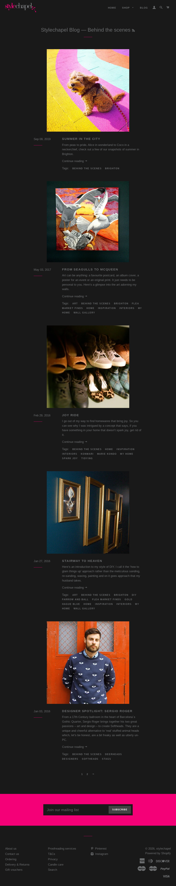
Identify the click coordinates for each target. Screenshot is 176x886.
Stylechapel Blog (60, 30)
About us (10, 848)
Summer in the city (81, 139)
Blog (144, 7)
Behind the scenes (87, 168)
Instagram (101, 854)
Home (112, 7)
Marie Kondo (107, 454)
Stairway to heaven (82, 561)
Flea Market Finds (106, 599)
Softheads (90, 759)
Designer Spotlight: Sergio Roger (97, 711)
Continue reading (73, 161)
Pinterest (100, 848)
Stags (106, 759)
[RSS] (133, 30)
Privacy (53, 859)
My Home (126, 454)
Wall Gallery (84, 312)
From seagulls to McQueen (90, 269)
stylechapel (163, 848)
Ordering (10, 859)
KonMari (87, 454)
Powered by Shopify (158, 853)
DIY (134, 595)
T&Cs (51, 854)
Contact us (12, 854)
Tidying (87, 458)
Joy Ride (70, 415)
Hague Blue (71, 604)
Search (52, 869)
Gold (128, 599)
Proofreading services (62, 848)
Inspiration (107, 308)
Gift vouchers (14, 869)
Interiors (127, 308)
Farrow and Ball (75, 599)
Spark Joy (70, 458)
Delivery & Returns (17, 864)
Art (75, 303)
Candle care (55, 864)
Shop (126, 7)
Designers (70, 759)
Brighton (112, 168)
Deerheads (113, 754)
